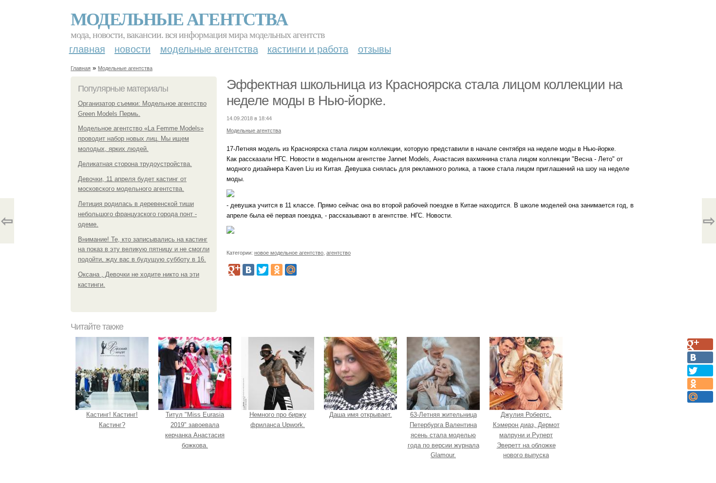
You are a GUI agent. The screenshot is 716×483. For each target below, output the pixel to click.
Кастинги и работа (307, 49)
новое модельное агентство (288, 253)
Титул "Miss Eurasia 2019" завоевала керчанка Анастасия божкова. (195, 429)
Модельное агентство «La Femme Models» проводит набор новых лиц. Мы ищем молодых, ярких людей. (141, 138)
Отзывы (374, 49)
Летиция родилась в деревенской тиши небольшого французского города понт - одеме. (137, 214)
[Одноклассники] (277, 270)
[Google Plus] (234, 270)
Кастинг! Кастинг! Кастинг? (112, 419)
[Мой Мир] (291, 270)
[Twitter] (262, 270)
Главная (87, 49)
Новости (132, 49)
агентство (338, 253)
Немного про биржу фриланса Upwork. (277, 419)
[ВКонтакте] (248, 270)
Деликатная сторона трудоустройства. (135, 163)
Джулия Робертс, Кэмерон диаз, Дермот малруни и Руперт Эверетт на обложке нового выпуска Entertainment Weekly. (526, 440)
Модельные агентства (179, 18)
